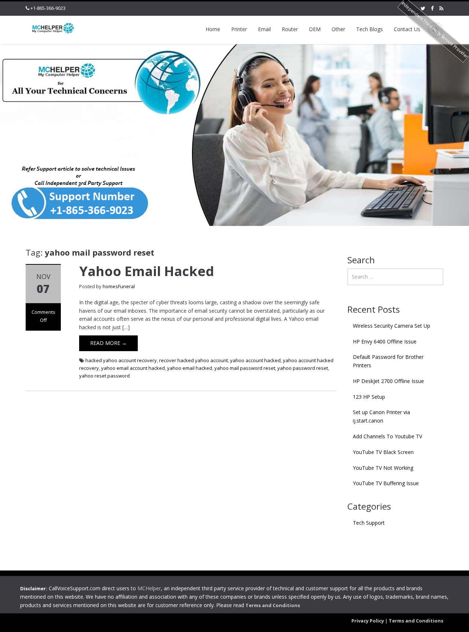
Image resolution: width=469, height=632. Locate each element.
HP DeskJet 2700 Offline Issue (388, 381)
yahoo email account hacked (133, 368)
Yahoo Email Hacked (146, 271)
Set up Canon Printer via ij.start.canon (381, 416)
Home (213, 29)
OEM (315, 29)
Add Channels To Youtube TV (387, 436)
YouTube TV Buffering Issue (386, 483)
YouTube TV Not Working (383, 467)
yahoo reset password (104, 375)
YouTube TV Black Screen (383, 452)
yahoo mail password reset (244, 368)
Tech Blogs (369, 29)
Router (290, 29)
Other (338, 29)
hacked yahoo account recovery (121, 360)
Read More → (108, 342)
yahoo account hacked (255, 360)
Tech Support (369, 522)
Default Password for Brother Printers (388, 361)
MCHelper (149, 588)
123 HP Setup (369, 396)
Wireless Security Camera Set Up (391, 325)
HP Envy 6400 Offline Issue (385, 341)
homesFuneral (119, 286)
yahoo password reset (302, 368)
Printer (239, 29)
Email (264, 29)
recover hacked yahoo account (193, 360)
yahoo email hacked (189, 368)
